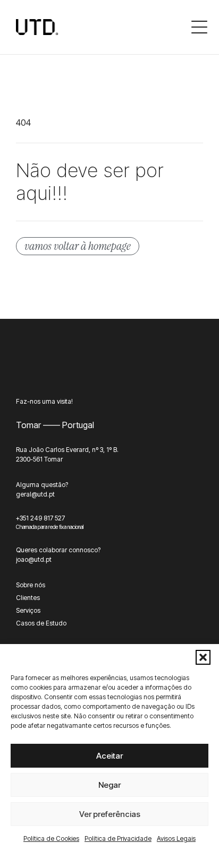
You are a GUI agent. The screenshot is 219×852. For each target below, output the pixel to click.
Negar (109, 785)
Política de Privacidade (118, 838)
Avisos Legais (176, 838)
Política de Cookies (51, 838)
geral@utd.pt (35, 494)
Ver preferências (109, 814)
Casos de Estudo (41, 623)
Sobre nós (30, 585)
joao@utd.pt (34, 559)
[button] (203, 657)
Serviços (28, 610)
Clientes (28, 598)
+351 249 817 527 (40, 518)
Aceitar (109, 756)
